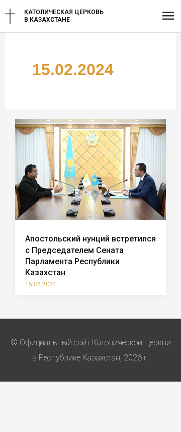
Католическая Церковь (64, 12)
